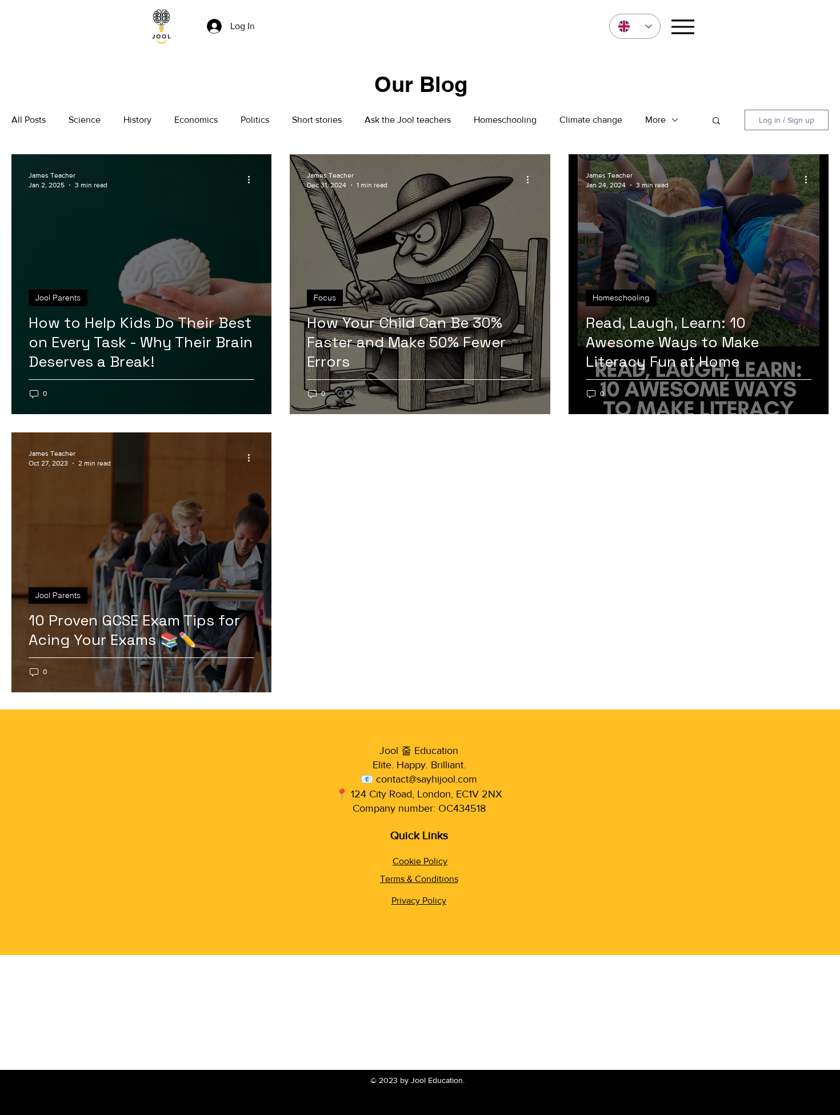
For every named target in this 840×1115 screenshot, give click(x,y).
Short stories (317, 120)
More (655, 120)
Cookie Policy (420, 861)
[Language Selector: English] (635, 26)
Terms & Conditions (419, 879)
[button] (716, 121)
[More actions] (252, 179)
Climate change (590, 120)
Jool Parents (58, 297)
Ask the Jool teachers (408, 120)
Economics (196, 120)
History (137, 120)
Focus (325, 297)
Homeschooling (505, 120)
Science (85, 120)
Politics (255, 120)
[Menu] (682, 26)
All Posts (28, 120)
